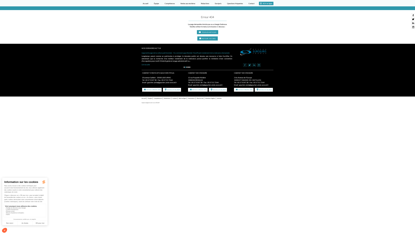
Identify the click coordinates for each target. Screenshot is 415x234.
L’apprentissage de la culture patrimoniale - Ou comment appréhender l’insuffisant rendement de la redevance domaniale (186, 53)
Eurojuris (218, 3)
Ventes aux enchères (187, 3)
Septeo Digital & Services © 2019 (151, 102)
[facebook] (245, 65)
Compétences (170, 3)
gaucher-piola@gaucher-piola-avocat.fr (162, 82)
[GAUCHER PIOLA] (253, 51)
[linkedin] (254, 65)
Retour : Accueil (209, 38)
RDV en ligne (267, 3)
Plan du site (200, 98)
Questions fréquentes (235, 3)
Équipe (156, 3)
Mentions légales (210, 98)
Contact (251, 3)
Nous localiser (173, 90)
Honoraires (191, 98)
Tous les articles (209, 32)
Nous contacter (153, 90)
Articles (219, 98)
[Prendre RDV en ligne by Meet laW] (258, 65)
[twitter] (249, 65)
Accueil (145, 3)
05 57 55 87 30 (150, 80)
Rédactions (205, 3)
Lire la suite (146, 64)
